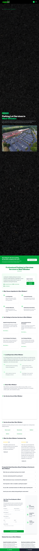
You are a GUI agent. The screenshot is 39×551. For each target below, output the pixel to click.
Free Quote (30, 549)
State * (15, 520)
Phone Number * (16, 508)
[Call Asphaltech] (34, 2)
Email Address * (6, 512)
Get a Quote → (6, 330)
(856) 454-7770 (30, 280)
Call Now (10, 549)
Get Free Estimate (32, 259)
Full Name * (5, 508)
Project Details (6, 524)
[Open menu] (36, 2)
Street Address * (6, 516)
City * (4, 520)
